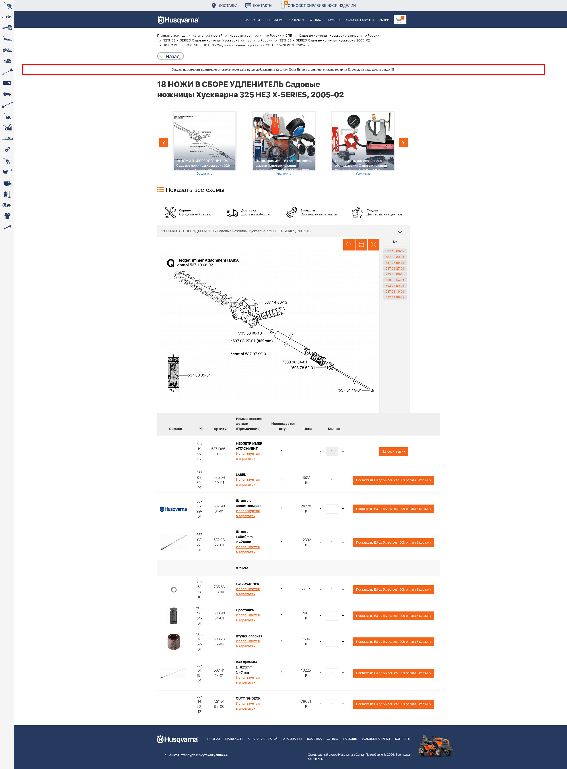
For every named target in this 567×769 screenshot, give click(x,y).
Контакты (262, 5)
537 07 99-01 (395, 262)
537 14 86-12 (395, 297)
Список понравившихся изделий (320, 4)
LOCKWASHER (247, 584)
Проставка (245, 610)
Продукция (274, 20)
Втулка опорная (249, 636)
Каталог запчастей (208, 36)
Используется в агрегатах (248, 456)
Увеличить (204, 173)
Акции (384, 20)
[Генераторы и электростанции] (7, 160)
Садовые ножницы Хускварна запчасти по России (339, 36)
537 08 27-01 (395, 268)
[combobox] (283, 231)
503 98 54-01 (395, 280)
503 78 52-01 (395, 285)
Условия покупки (360, 20)
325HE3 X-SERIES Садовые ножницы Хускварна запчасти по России (217, 40)
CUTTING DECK (248, 698)
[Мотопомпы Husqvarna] (7, 183)
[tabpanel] (204, 143)
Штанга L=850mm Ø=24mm (244, 537)
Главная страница (171, 36)
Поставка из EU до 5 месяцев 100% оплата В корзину (393, 480)
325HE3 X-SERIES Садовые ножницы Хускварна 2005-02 (324, 40)
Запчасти (252, 20)
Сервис (315, 20)
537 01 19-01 (395, 291)
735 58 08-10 (395, 274)
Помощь (333, 20)
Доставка (228, 5)
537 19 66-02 (395, 251)
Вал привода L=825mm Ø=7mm (246, 667)
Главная (213, 739)
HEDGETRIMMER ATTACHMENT (249, 446)
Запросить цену (393, 451)
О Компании (292, 739)
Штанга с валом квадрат (248, 503)
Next (403, 142)
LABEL (241, 474)
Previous (163, 142)
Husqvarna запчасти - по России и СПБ (260, 36)
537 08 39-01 (395, 256)
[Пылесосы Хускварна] (7, 194)
